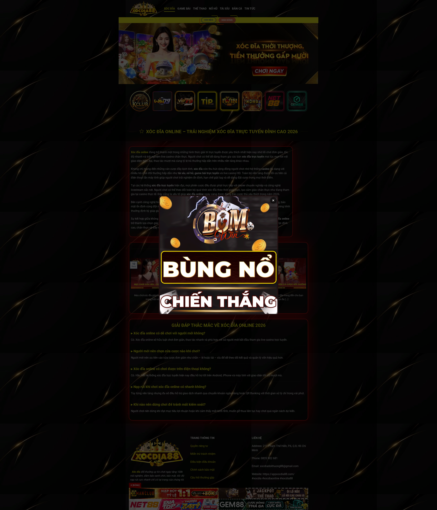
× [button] (273, 200)
